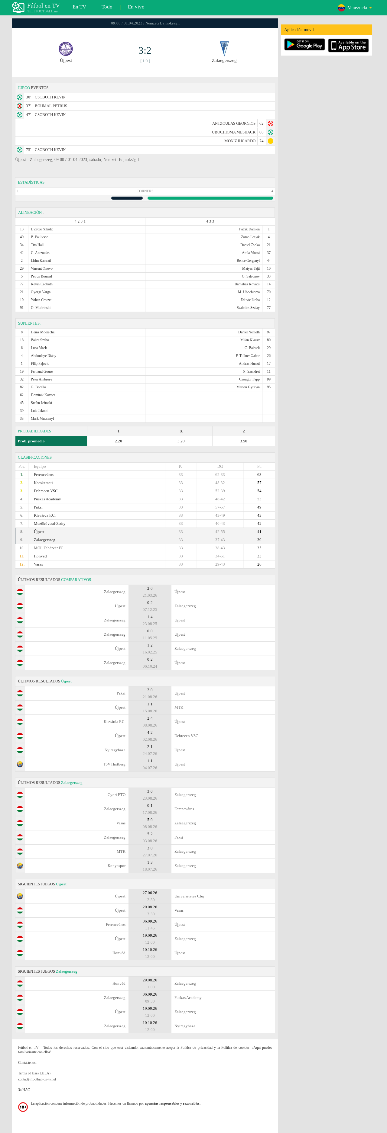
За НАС (24, 1090)
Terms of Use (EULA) (34, 1073)
